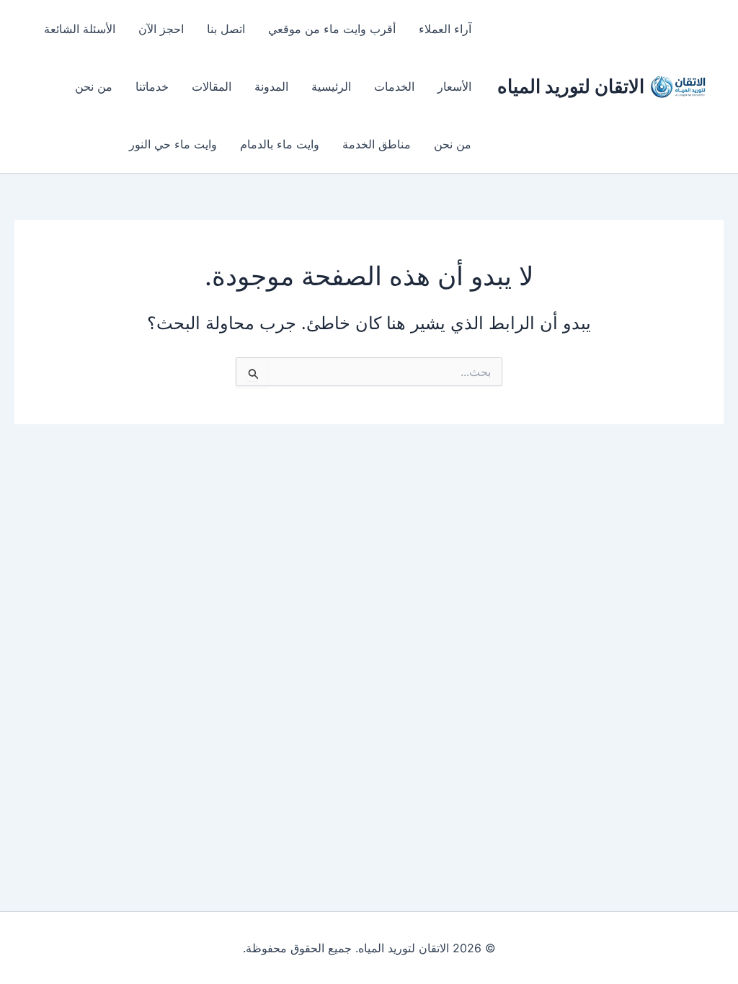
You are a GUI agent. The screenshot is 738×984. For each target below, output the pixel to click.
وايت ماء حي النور (173, 144)
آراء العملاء (445, 29)
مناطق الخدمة (376, 144)
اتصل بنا (226, 29)
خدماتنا (152, 86)
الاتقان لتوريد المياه (570, 86)
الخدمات (394, 86)
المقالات (211, 86)
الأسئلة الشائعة (79, 29)
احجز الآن (161, 29)
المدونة (271, 86)
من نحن (93, 86)
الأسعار (454, 86)
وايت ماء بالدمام (279, 144)
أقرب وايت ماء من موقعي (332, 29)
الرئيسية (331, 86)
